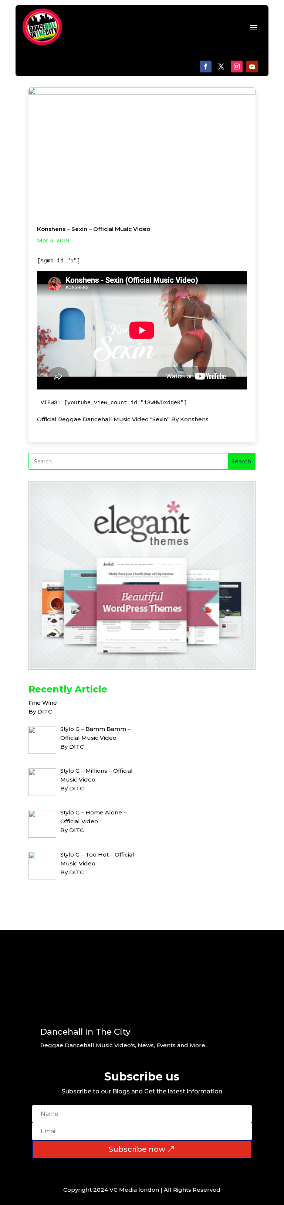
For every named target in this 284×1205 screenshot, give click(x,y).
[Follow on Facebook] (206, 66)
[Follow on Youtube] (252, 66)
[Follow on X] (221, 66)
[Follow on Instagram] (237, 66)
